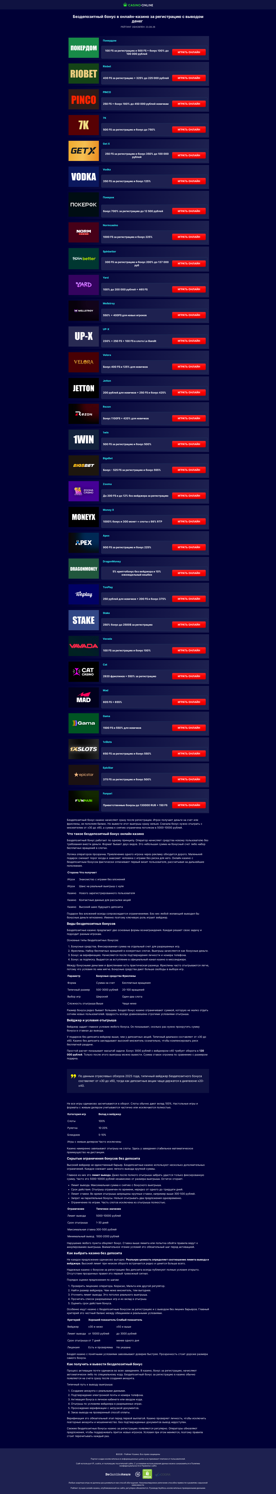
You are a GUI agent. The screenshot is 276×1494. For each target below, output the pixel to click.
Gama (106, 716)
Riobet (107, 66)
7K (104, 117)
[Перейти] (118, 1474)
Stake (106, 613)
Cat (105, 664)
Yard (106, 277)
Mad (105, 690)
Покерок (108, 197)
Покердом (109, 40)
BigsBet (108, 458)
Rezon (107, 406)
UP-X (106, 329)
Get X (106, 143)
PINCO (107, 92)
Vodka (107, 169)
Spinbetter (109, 251)
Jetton (107, 380)
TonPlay (108, 587)
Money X (108, 509)
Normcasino (110, 225)
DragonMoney (112, 561)
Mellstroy (109, 303)
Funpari (107, 793)
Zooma (107, 484)
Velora (107, 355)
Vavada (107, 638)
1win (106, 432)
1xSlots (107, 741)
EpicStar (108, 767)
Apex (106, 535)
